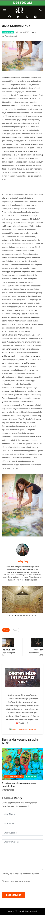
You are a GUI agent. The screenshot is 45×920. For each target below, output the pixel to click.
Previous (6, 616)
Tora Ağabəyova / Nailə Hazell (18, 798)
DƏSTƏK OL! (22, 3)
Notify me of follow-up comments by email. (21, 907)
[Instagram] (27, 17)
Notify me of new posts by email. (17, 915)
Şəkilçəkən (8, 32)
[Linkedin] (35, 17)
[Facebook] (9, 17)
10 (35, 649)
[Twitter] (18, 17)
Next (38, 616)
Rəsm (15, 664)
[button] (4, 10)
